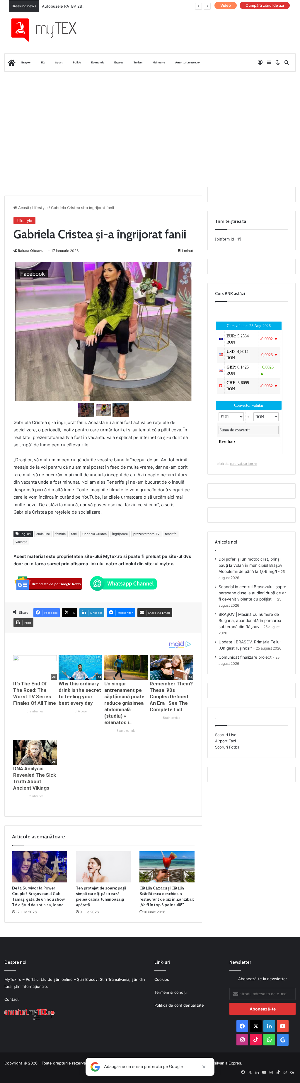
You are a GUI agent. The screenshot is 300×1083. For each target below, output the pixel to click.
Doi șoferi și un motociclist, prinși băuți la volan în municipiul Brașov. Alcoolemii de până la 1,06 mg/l (251, 565)
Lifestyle (40, 207)
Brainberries (35, 711)
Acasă (23, 207)
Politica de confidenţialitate (179, 1005)
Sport (59, 62)
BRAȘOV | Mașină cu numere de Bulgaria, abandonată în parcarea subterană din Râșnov (250, 620)
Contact (11, 999)
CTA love (80, 711)
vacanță (21, 542)
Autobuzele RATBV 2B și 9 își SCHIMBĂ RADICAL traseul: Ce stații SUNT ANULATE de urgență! (128, 6)
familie (60, 534)
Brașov (25, 62)
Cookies (161, 979)
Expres (118, 62)
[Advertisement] (150, 119)
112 (43, 62)
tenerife (170, 534)
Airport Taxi (225, 741)
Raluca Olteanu (30, 250)
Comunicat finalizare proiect (245, 657)
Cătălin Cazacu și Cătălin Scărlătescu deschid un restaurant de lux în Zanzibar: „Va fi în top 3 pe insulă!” (166, 896)
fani (74, 534)
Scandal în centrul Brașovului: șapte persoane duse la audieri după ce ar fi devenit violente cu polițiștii (252, 592)
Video (225, 5)
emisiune (43, 534)
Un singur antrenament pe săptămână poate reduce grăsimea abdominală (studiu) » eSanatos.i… (124, 703)
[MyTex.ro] (48, 30)
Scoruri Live (225, 734)
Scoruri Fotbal (227, 747)
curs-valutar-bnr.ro (243, 463)
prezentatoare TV (146, 534)
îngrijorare (120, 534)
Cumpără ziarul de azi (265, 5)
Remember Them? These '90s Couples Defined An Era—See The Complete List (171, 696)
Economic (97, 62)
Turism (138, 62)
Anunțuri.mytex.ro (187, 62)
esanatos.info (126, 730)
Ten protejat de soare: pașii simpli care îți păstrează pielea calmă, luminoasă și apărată (101, 896)
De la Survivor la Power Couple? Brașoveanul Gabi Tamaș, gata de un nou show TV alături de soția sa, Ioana (38, 896)
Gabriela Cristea (94, 534)
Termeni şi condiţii (171, 992)
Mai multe (159, 62)
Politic (77, 62)
